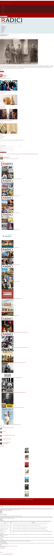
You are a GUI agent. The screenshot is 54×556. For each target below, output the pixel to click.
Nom (1, 147)
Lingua (3, 11)
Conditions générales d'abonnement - (16, 499)
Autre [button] (0, 544)
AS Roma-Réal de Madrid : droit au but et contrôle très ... (7, 3)
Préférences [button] (1, 535)
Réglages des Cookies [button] (2, 510)
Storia (3, 10)
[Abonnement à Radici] (2, 71)
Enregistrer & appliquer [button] (3, 546)
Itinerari (3, 6)
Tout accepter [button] (7, 510)
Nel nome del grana (2, 106)
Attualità (3, 8)
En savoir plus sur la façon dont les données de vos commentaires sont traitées (26, 153)
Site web (1, 150)
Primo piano (4, 7)
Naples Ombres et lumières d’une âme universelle (6, 120)
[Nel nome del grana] (8, 104)
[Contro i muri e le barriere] (8, 90)
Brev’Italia (3, 6)
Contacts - (23, 499)
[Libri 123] (8, 133)
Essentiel (2, 519)
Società (3, 11)
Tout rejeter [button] (10, 510)
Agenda (3, 12)
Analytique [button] (1, 538)
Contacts (3, 31)
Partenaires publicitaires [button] (3, 541)
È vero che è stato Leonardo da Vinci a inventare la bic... (7, 2)
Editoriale (3, 5)
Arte (2, 9)
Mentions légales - (8, 499)
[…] (18, 158)
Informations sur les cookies (29, 499)
